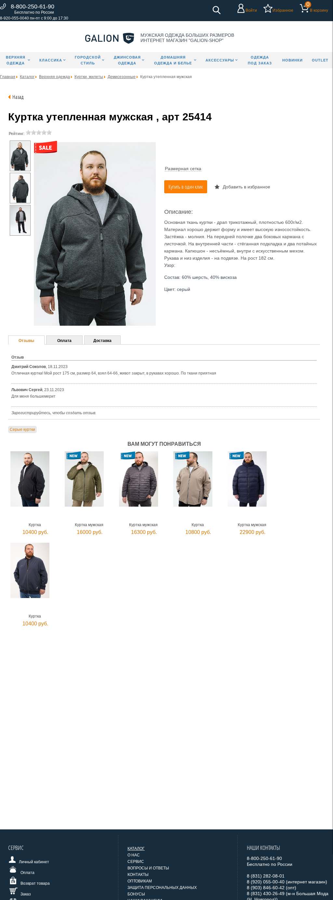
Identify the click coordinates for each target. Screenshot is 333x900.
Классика (50, 60)
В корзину (319, 10)
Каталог (136, 848)
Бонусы (136, 894)
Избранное (283, 10)
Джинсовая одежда (127, 60)
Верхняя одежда (15, 60)
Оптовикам (139, 881)
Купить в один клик (185, 186)
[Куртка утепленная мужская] (20, 156)
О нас (133, 855)
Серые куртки (22, 429)
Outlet (320, 60)
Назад (18, 97)
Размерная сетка (183, 168)
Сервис (135, 861)
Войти (251, 10)
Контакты (138, 874)
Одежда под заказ (260, 60)
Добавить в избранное (246, 186)
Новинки (292, 60)
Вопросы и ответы (148, 868)
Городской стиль (88, 60)
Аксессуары (220, 60)
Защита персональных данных (162, 887)
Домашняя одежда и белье (173, 60)
